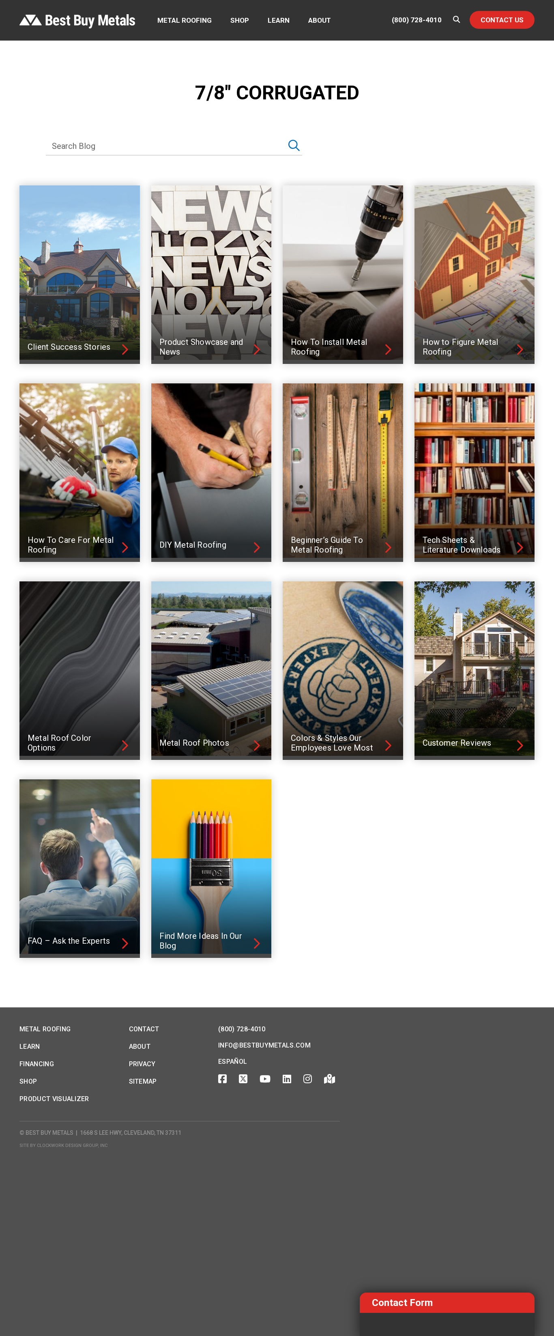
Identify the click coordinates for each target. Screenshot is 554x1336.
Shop (239, 20)
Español (232, 1061)
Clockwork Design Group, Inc (72, 1145)
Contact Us (502, 20)
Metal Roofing (184, 20)
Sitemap (143, 1081)
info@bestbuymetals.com (264, 1045)
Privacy (142, 1064)
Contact (144, 1029)
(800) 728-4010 (417, 20)
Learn (279, 20)
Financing (36, 1064)
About (319, 20)
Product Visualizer (54, 1099)
